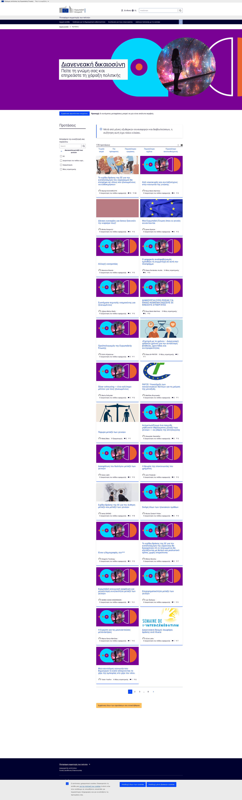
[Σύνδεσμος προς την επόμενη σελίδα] (153, 692)
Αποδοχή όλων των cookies (133, 784)
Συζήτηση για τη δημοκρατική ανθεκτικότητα (89, 22)
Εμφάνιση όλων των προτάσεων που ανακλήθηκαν (119, 705)
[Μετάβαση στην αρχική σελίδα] (74, 9)
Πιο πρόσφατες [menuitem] (113, 150)
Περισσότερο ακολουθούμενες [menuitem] (171, 150)
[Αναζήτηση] (180, 10)
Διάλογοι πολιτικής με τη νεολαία (148, 22)
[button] (72, 151)
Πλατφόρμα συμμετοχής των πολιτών (73, 764)
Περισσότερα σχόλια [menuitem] (149, 150)
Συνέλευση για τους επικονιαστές (120, 22)
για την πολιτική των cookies (90, 786)
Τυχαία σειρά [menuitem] (101, 150)
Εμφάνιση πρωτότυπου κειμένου (74, 113)
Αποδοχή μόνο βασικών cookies (161, 784)
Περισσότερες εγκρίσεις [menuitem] (130, 150)
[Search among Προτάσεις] (84, 146)
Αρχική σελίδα (64, 22)
